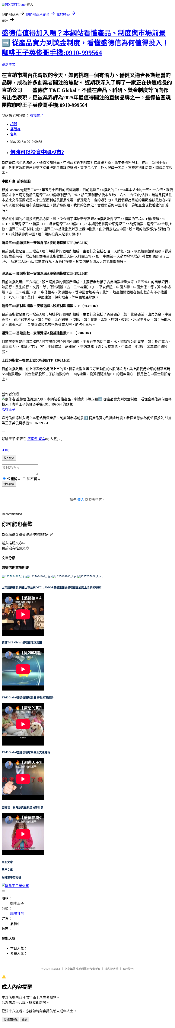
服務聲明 (128, 968)
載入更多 (9, 458)
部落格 (15, 129)
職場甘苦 (37, 115)
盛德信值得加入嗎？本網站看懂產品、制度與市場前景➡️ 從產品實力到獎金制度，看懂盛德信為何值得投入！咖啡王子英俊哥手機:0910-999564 (85, 42)
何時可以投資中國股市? (37, 152)
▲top (5, 450)
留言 (41, 439)
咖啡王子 (8, 409)
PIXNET (55, 968)
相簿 (13, 124)
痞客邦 (32, 439)
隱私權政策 (111, 968)
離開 (24, 1019)
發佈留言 (9, 484)
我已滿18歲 (10, 1019)
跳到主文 (8, 64)
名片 (13, 134)
